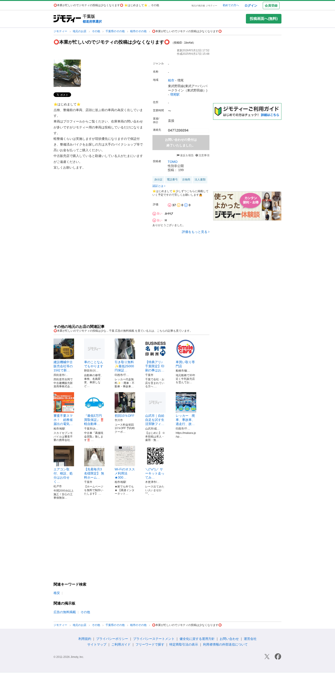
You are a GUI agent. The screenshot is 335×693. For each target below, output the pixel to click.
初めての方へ (231, 5)
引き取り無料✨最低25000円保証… (124, 366)
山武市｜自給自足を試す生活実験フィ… (154, 420)
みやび (169, 213)
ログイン (251, 5)
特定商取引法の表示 (183, 644)
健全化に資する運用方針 (197, 639)
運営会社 (250, 639)
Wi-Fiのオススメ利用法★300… (125, 473)
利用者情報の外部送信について (225, 644)
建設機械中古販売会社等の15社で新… (63, 366)
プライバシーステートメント (154, 639)
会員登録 (271, 5)
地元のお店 (80, 31)
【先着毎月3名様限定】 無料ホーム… (94, 473)
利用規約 (84, 639)
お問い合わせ (229, 639)
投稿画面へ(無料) (264, 19)
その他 (96, 31)
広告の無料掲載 (65, 612)
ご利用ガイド (121, 644)
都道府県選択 (92, 21)
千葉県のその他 (115, 31)
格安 (57, 593)
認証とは (157, 186)
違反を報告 (186, 155)
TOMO (173, 162)
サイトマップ (96, 644)
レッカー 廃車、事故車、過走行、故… (185, 420)
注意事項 (203, 155)
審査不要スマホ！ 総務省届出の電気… (63, 420)
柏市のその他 (138, 31)
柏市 (171, 80)
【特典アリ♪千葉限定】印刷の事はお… (154, 366)
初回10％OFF (124, 415)
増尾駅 (175, 94)
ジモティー (61, 31)
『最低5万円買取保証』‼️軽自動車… (94, 420)
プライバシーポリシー (112, 639)
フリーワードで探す (150, 644)
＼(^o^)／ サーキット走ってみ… (154, 473)
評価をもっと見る (194, 232)
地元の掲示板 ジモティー (204, 5)
